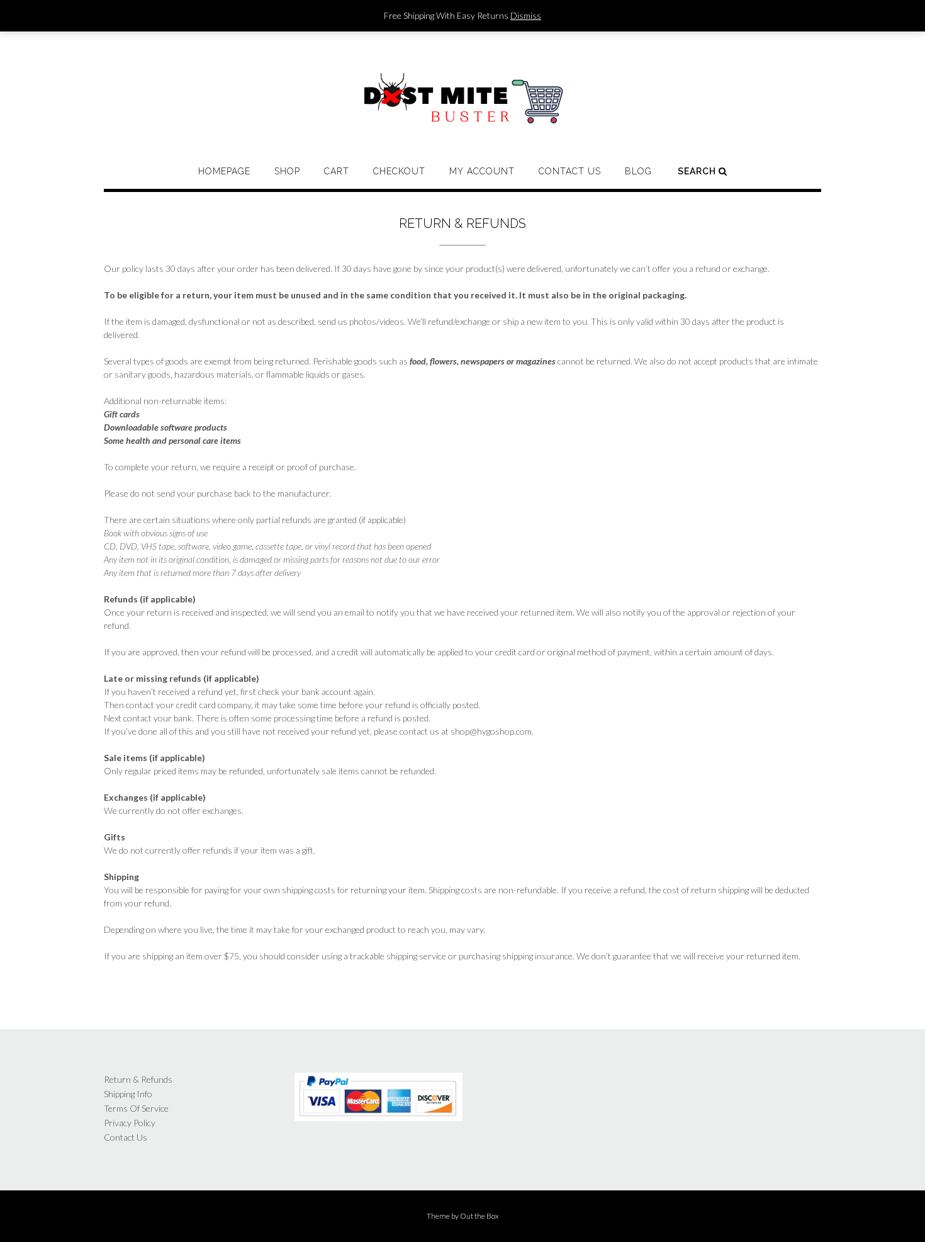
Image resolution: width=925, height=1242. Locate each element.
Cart (336, 171)
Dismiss (525, 15)
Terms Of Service (136, 1108)
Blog (638, 171)
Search (698, 171)
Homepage (224, 171)
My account (482, 171)
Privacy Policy (129, 1122)
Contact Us (570, 171)
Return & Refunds (138, 1079)
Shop (287, 171)
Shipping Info (128, 1093)
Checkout (399, 171)
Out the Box (479, 1216)
